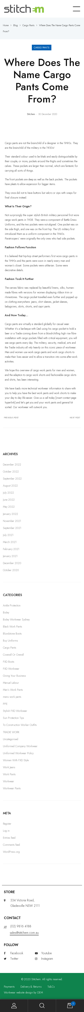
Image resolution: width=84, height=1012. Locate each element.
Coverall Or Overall (13, 655)
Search (42, 1005)
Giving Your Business (14, 676)
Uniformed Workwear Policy (18, 753)
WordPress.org (11, 852)
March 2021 (10, 542)
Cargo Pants (41, 47)
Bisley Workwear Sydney (16, 619)
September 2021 (12, 528)
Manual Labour (11, 683)
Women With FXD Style (16, 760)
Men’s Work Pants (13, 690)
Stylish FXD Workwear (15, 711)
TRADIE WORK (11, 732)
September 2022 (12, 479)
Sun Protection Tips (13, 718)
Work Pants (9, 774)
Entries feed (9, 838)
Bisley (6, 612)
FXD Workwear (11, 669)
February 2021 (11, 549)
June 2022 (9, 500)
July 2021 (8, 535)
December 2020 (12, 563)
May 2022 (9, 507)
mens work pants (12, 697)
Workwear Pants (12, 788)
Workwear (8, 781)
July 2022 (8, 493)
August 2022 (10, 486)
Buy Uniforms (10, 641)
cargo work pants (14, 220)
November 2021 (12, 521)
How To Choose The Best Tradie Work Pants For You (22, 418)
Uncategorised (10, 739)
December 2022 (12, 464)
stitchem (31, 114)
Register (7, 824)
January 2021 (10, 556)
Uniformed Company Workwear (20, 746)
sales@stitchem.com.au (24, 932)
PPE (5, 704)
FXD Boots (8, 662)
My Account (14, 1005)
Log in (6, 831)
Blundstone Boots (12, 634)
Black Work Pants (12, 626)
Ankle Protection (12, 605)
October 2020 (11, 570)
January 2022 (10, 514)
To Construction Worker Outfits (20, 725)
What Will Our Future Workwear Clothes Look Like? (61, 418)
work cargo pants (37, 352)
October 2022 (11, 472)
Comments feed (11, 845)
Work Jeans (9, 767)
